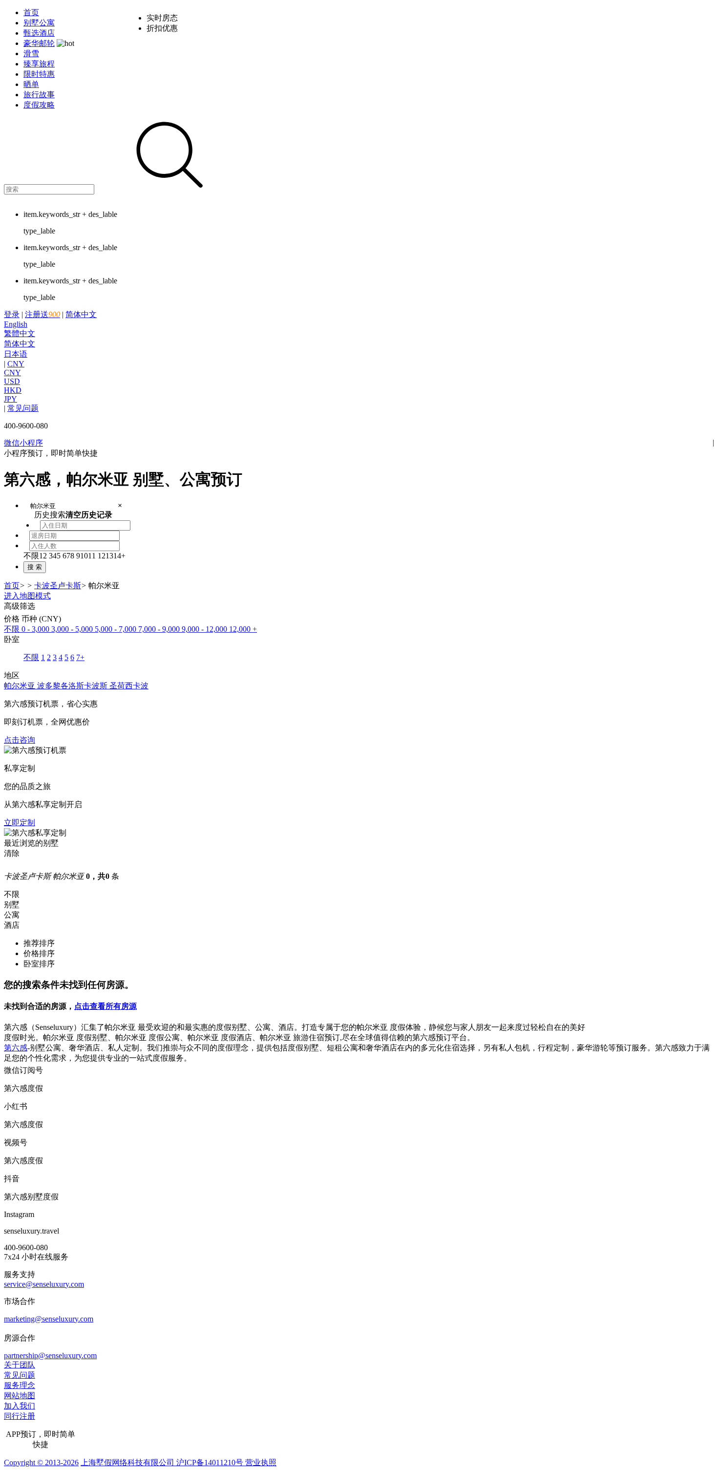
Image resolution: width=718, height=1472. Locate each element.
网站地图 (19, 1395)
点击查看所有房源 (105, 1006)
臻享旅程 (39, 64)
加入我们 (19, 1406)
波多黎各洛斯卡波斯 (73, 686)
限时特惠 (39, 74)
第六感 (15, 1048)
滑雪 (31, 53)
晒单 (31, 84)
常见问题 (23, 408)
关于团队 (19, 1365)
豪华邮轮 (39, 43)
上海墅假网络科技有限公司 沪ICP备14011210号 (162, 1462)
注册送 (42, 314)
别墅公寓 (39, 23)
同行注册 (19, 1416)
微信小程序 (23, 443)
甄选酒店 (39, 33)
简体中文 (50, 334)
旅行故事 (39, 94)
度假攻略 (39, 105)
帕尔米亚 (20, 686)
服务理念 (19, 1385)
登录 (12, 314)
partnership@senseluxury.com (50, 1355)
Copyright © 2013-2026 (41, 1462)
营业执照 (259, 1462)
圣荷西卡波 (128, 686)
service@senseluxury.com (44, 1284)
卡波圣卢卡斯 (57, 585)
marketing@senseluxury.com (48, 1319)
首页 (31, 12)
